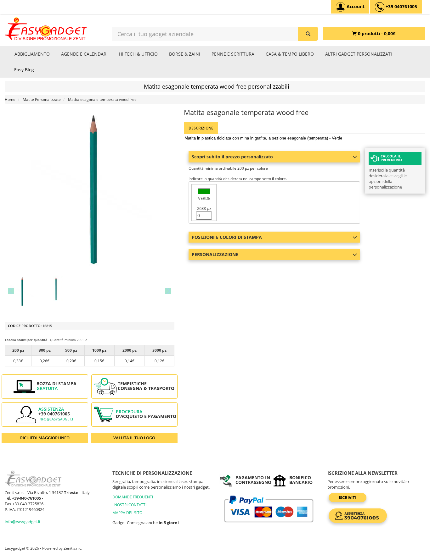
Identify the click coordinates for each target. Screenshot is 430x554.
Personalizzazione (215, 254)
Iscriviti (347, 497)
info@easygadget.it (56, 419)
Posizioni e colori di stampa (227, 237)
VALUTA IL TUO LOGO (134, 438)
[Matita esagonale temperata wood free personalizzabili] (21, 291)
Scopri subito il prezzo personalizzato (232, 157)
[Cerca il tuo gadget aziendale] (308, 34)
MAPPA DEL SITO (127, 512)
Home (10, 99)
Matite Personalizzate (42, 99)
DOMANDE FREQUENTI (132, 497)
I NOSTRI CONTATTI (129, 504)
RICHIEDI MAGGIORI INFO (45, 438)
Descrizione (201, 128)
